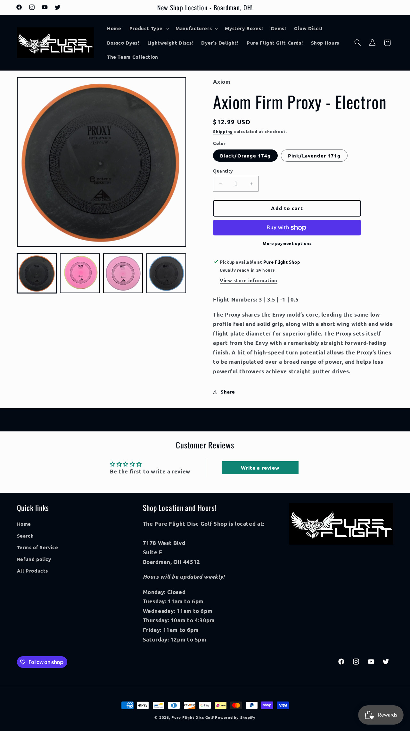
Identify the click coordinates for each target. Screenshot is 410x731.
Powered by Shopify (235, 717)
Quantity (223, 171)
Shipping (223, 131)
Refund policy (34, 559)
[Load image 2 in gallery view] (80, 273)
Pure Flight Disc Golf (192, 717)
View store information (248, 280)
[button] (148, 28)
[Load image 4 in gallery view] (166, 273)
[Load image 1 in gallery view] (37, 273)
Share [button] (228, 391)
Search (25, 535)
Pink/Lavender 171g (314, 155)
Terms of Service (37, 547)
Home (24, 524)
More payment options (287, 243)
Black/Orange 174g (245, 155)
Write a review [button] (260, 467)
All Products (32, 570)
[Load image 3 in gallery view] (123, 273)
